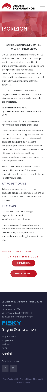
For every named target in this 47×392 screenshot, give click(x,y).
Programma (8, 340)
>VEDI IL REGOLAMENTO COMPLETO (19, 251)
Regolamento (9, 336)
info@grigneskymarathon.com (17, 316)
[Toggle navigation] (42, 6)
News (4, 347)
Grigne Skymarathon (13, 6)
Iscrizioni (6, 344)
